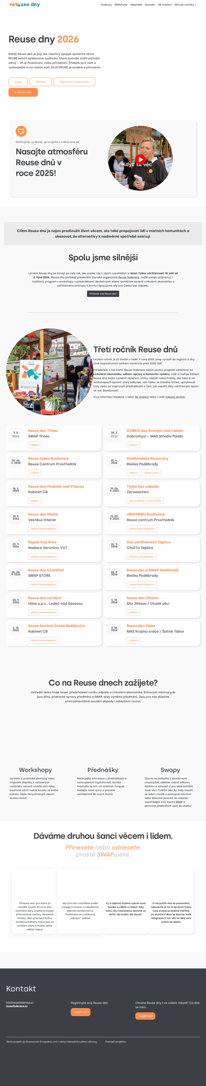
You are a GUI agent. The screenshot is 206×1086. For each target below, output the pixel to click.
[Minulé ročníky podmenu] (195, 5)
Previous (7, 999)
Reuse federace (128, 277)
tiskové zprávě (175, 397)
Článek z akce (151, 472)
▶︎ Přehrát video (23, 92)
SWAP (179, 801)
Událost (35, 445)
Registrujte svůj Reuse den (74, 82)
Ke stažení (142, 397)
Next (199, 999)
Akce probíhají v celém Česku (145, 500)
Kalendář (41, 82)
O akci (18, 82)
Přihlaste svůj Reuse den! (103, 293)
